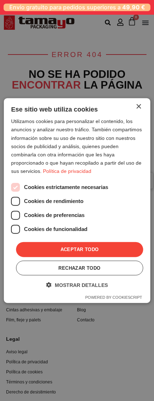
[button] (77, 284)
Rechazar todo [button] (79, 267)
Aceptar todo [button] (80, 249)
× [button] (138, 106)
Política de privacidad (67, 171)
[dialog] (77, 200)
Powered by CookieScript (113, 297)
